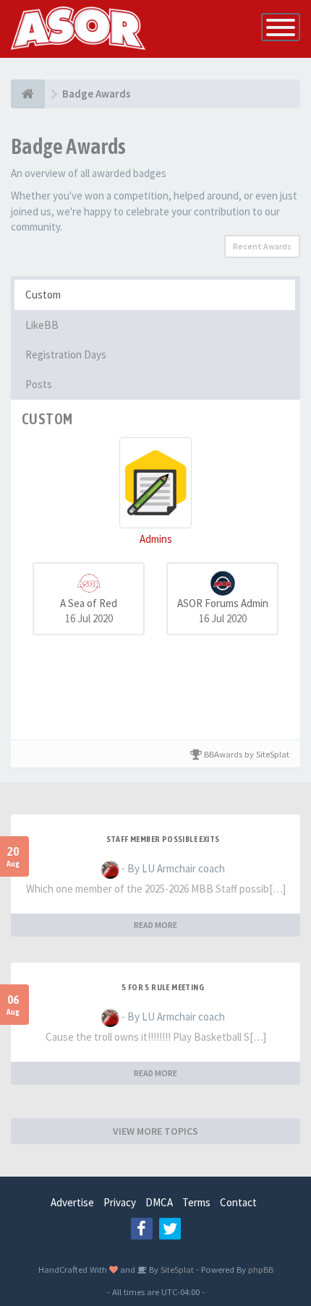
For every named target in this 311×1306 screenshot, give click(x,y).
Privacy (119, 1202)
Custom (43, 294)
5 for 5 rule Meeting (163, 987)
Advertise (72, 1202)
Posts (38, 384)
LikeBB (42, 325)
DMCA (159, 1202)
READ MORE (155, 924)
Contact (238, 1202)
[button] (155, 492)
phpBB (260, 1269)
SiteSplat (176, 1269)
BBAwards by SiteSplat (245, 754)
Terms (196, 1202)
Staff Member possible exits (163, 839)
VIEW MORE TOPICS (155, 1131)
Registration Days (65, 354)
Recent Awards (262, 246)
